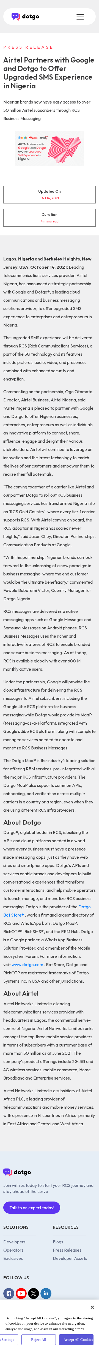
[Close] (92, 1307)
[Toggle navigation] (79, 16)
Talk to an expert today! (31, 1207)
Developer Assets (70, 1258)
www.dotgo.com (28, 964)
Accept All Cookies (78, 1340)
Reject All (38, 1340)
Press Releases (67, 1250)
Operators (13, 1250)
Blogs (58, 1241)
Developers (14, 1241)
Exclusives (13, 1258)
